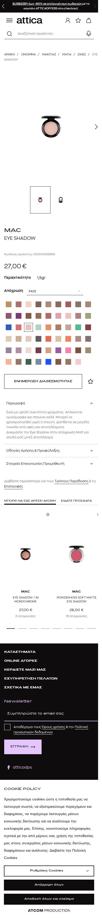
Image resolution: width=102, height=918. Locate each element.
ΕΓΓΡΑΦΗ (19, 746)
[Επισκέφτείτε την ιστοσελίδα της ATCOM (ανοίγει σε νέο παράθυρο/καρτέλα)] (49, 910)
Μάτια (66, 54)
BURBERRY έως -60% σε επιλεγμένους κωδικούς (47, 3)
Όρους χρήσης (53, 727)
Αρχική (9, 54)
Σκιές (82, 54)
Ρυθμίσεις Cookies (46, 870)
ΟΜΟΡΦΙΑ (28, 54)
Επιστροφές (13, 486)
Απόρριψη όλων (49, 885)
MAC (12, 231)
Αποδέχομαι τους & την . (51, 729)
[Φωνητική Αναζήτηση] (88, 33)
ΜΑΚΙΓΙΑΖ (49, 54)
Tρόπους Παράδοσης (71, 481)
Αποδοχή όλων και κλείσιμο (49, 899)
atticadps (22, 767)
